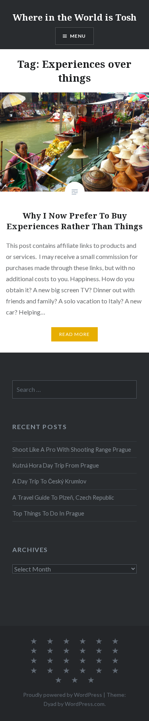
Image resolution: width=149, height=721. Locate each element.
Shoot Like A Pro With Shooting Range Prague (71, 449)
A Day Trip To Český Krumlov (49, 481)
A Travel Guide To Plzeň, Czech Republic (63, 497)
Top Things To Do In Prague (48, 513)
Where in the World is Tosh (75, 17)
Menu (78, 36)
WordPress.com (84, 703)
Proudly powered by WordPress (62, 694)
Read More (74, 334)
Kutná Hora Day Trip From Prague (55, 465)
